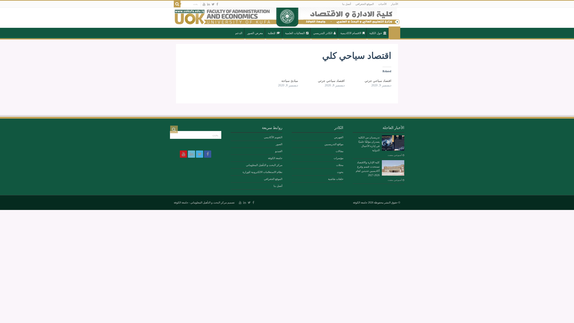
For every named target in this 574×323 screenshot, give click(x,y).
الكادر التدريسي (323, 33)
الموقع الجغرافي (364, 4)
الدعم (238, 33)
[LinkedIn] (208, 4)
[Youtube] (204, 4)
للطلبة (271, 33)
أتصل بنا (346, 4)
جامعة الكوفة (275, 158)
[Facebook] (217, 4)
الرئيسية (394, 32)
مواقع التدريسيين (333, 144)
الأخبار (394, 4)
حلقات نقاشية (335, 179)
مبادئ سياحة (289, 81)
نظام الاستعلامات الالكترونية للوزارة (262, 172)
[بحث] (177, 4)
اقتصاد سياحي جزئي (378, 81)
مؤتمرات (338, 158)
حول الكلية (375, 33)
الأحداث (382, 4)
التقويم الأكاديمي (273, 137)
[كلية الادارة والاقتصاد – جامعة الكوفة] (287, 18)
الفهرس (338, 137)
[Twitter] (213, 4)
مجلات (339, 165)
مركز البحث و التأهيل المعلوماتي (264, 165)
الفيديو (278, 151)
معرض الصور (255, 33)
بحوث (340, 172)
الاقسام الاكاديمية (350, 33)
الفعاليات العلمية (295, 33)
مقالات (339, 151)
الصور (279, 144)
